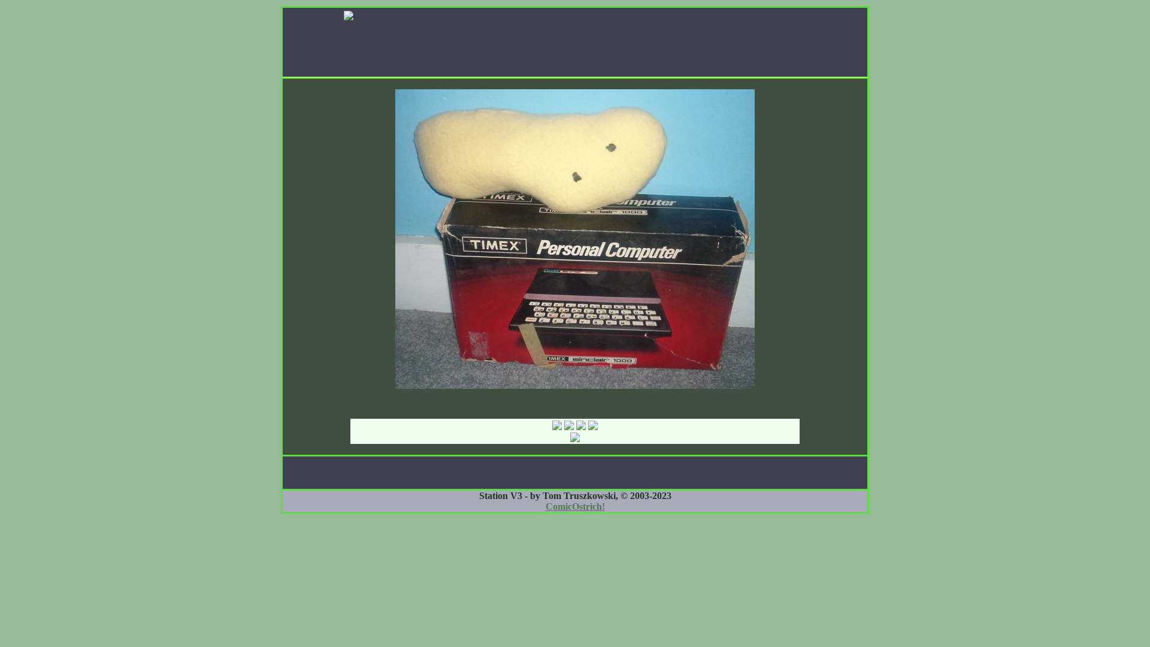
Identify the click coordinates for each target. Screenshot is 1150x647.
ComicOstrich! (575, 506)
